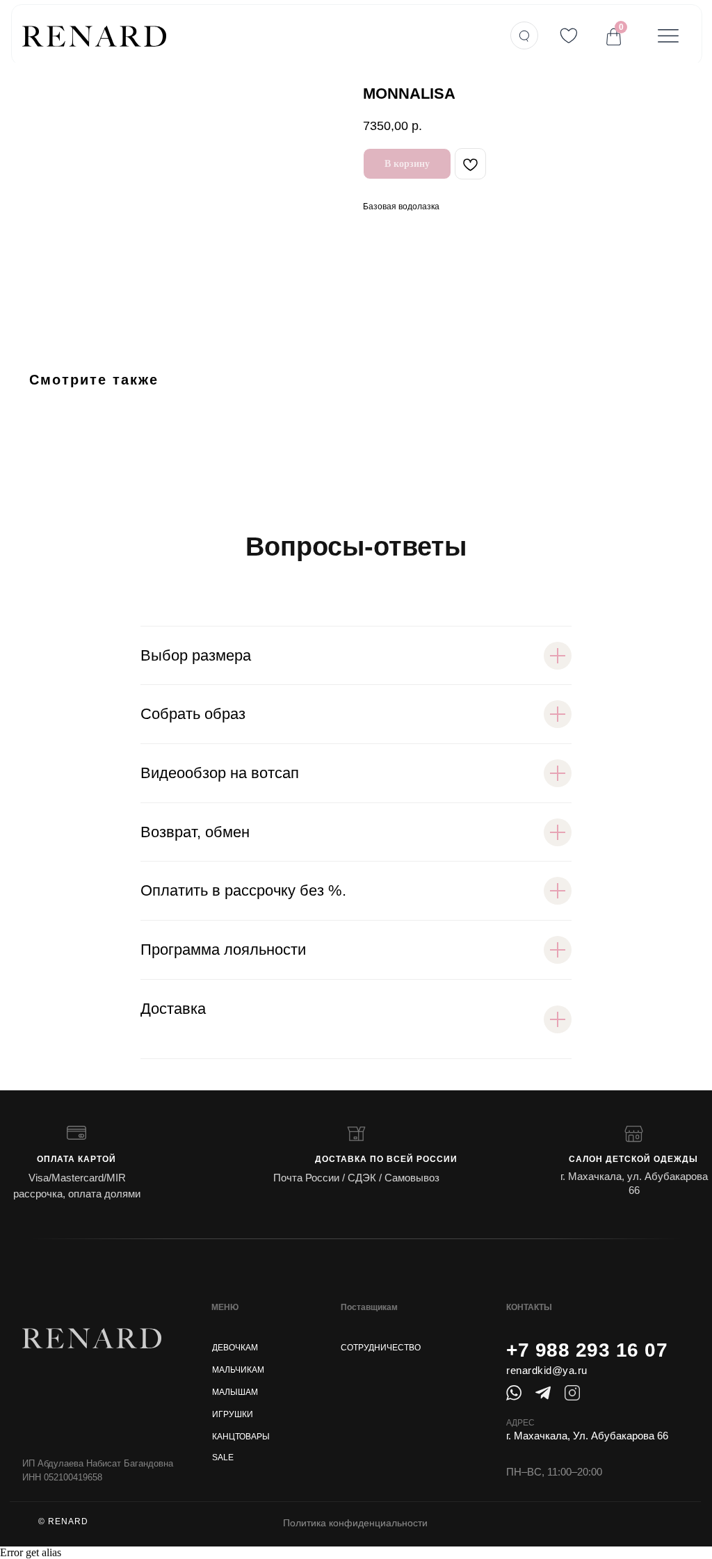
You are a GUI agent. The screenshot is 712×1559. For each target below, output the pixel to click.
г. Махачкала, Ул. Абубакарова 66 (587, 1435)
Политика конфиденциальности (355, 1522)
